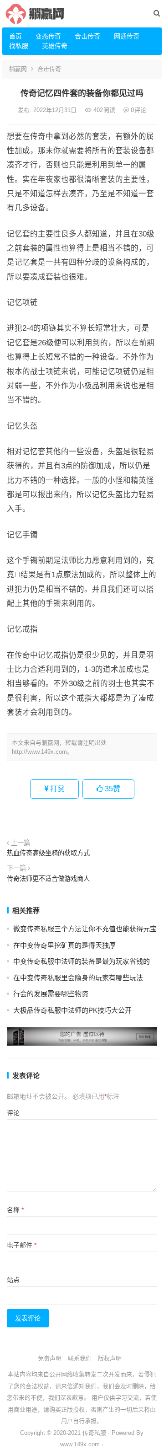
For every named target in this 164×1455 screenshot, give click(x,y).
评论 (13, 1113)
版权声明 (110, 1358)
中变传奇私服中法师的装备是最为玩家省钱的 (81, 961)
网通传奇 (126, 36)
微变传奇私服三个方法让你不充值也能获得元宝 (85, 929)
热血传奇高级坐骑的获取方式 (48, 853)
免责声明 (50, 1358)
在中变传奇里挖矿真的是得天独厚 (64, 945)
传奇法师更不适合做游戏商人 (48, 878)
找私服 (18, 45)
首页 (15, 36)
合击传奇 (87, 36)
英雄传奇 (54, 45)
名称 (15, 1209)
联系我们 (80, 1358)
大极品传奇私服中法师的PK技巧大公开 (72, 1010)
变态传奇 (48, 36)
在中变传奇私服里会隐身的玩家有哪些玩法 (78, 978)
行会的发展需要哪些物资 (50, 994)
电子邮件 (21, 1245)
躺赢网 (18, 68)
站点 (13, 1279)
